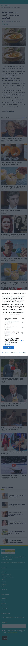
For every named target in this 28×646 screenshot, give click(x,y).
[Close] (25, 293)
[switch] (22, 322)
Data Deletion (5, 352)
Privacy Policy (22, 352)
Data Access (14, 352)
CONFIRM (8, 347)
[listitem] (14, 319)
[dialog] (14, 323)
